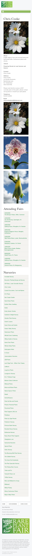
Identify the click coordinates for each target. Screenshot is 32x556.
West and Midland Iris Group (12, 480)
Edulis (6, 307)
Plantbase (7, 415)
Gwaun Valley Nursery (10, 328)
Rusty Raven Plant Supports (12, 436)
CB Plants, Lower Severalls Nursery (14, 283)
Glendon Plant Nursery (10, 318)
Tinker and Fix (8, 470)
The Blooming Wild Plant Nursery (13, 453)
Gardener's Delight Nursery (11, 314)
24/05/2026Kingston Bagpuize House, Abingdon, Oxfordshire (14, 231)
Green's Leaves (9, 321)
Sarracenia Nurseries (10, 442)
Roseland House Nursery (11, 429)
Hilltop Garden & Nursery (11, 339)
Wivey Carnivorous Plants (11, 491)
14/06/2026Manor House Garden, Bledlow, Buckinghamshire (12, 248)
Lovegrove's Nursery (10, 373)
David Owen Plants (9, 301)
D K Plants (7, 294)
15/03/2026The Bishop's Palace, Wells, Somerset (14, 213)
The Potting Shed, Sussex (11, 467)
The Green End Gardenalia (11, 460)
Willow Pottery (8, 487)
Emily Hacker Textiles (10, 311)
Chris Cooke (8, 287)
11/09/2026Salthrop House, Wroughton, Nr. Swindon (15, 259)
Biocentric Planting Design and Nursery (15, 280)
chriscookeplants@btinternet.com (13, 100)
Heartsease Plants (9, 332)
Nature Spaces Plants (10, 390)
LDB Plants (7, 359)
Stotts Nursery (8, 449)
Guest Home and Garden (11, 325)
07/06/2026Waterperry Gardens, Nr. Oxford (13, 242)
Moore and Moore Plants (11, 387)
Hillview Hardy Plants (10, 346)
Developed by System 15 (7, 553)
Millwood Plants (9, 384)
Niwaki (6, 394)
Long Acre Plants (9, 370)
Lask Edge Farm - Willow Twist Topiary (15, 363)
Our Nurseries (13, 503)
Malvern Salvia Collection (11, 380)
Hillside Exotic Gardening (11, 335)
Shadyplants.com (9, 439)
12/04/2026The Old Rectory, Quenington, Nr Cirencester (13, 219)
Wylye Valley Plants (10, 494)
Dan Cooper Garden (10, 297)
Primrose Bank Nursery (11, 425)
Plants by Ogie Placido (10, 418)
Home (3, 503)
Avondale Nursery (9, 276)
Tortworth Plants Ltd (10, 474)
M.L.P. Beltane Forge (10, 377)
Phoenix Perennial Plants (11, 404)
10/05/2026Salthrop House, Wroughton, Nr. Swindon (15, 225)
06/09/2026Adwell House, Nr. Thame (11, 254)
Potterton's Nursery (9, 422)
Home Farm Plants (9, 342)
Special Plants (8, 446)
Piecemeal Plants (9, 408)
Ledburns (7, 366)
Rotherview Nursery (10, 432)
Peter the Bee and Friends (11, 401)
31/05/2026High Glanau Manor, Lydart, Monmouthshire (16, 237)
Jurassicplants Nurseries (11, 356)
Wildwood (7, 484)
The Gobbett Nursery (10, 456)
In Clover (7, 352)
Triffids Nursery (8, 477)
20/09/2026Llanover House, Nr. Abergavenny (13, 264)
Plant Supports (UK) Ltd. (11, 411)
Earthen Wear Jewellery (11, 304)
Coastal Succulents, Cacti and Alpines (14, 290)
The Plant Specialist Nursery (12, 463)
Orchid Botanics (9, 397)
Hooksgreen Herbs (9, 349)
